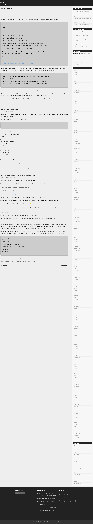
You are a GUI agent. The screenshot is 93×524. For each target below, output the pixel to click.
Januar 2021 (76, 219)
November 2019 (77, 250)
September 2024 (77, 121)
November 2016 (77, 330)
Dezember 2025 (77, 88)
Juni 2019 (75, 261)
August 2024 (76, 123)
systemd (38, 515)
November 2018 (77, 277)
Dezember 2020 (77, 221)
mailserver (41, 507)
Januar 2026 (76, 85)
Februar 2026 (76, 83)
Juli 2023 (75, 152)
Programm (44, 510)
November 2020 (77, 223)
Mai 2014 (75, 397)
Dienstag (43, 498)
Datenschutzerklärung (86, 3)
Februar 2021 (76, 217)
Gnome (52, 501)
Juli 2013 (75, 417)
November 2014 (77, 384)
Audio (75, 447)
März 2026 (76, 81)
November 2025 (77, 90)
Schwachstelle (39, 513)
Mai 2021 (75, 210)
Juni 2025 (75, 101)
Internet (75, 461)
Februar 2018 (76, 297)
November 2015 (77, 357)
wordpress (44, 516)
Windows (75, 481)
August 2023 (76, 150)
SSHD (34, 261)
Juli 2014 (75, 393)
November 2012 (77, 435)
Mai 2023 (75, 157)
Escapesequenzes (28, 168)
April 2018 (76, 293)
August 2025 (76, 97)
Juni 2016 (75, 341)
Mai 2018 (75, 290)
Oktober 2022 (76, 172)
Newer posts (64, 265)
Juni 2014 (75, 395)
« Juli (60, 505)
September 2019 (77, 255)
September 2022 (77, 174)
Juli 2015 (75, 366)
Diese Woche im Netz (78, 456)
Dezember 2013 (77, 408)
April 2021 (76, 212)
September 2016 (77, 335)
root (31, 261)
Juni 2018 (75, 288)
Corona (75, 452)
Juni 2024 (75, 128)
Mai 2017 (75, 317)
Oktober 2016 (76, 333)
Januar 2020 (76, 246)
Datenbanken (76, 454)
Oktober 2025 (76, 92)
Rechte (26, 261)
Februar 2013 (76, 428)
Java (64, 3)
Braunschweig (76, 3)
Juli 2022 (75, 179)
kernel (38, 505)
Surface (53, 513)
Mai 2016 (75, 344)
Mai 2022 (75, 183)
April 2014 (76, 399)
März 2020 (76, 241)
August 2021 (76, 203)
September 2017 (77, 308)
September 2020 (77, 228)
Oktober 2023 (76, 146)
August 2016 (76, 337)
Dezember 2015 (77, 355)
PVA (74, 472)
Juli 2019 (75, 259)
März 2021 (76, 215)
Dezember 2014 (77, 382)
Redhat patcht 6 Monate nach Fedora (11, 14)
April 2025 (76, 105)
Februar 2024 (76, 137)
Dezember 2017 (77, 301)
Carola (51, 493)
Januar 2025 (76, 112)
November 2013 (77, 411)
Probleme (38, 510)
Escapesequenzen (20, 168)
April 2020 (76, 239)
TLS (44, 515)
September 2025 (77, 94)
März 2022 (76, 188)
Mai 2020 (75, 237)
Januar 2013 (76, 431)
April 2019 (76, 266)
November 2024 (77, 117)
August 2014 (76, 390)
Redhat (27, 101)
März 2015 (76, 375)
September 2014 (77, 388)
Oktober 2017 (76, 306)
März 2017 (76, 321)
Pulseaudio (50, 510)
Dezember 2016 (77, 328)
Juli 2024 (75, 125)
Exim (50, 498)
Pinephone (76, 470)
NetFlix (44, 507)
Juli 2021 (75, 206)
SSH (51, 513)
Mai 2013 (75, 422)
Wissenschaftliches (77, 483)
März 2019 (76, 268)
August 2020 (76, 230)
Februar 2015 (76, 377)
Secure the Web (77, 474)
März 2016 (76, 348)
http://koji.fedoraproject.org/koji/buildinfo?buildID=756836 (16, 194)
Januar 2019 (76, 272)
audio (38, 493)
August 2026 (76, 70)
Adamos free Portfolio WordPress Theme (41, 521)
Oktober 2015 (76, 359)
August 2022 (76, 177)
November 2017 (77, 304)
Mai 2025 (75, 103)
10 (59, 498)
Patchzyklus (23, 101)
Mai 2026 (75, 76)
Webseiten (76, 56)
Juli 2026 (75, 72)
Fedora (60, 3)
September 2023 (77, 148)
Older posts (3, 265)
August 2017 (76, 310)
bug (20, 261)
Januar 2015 (76, 379)
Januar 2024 (76, 139)
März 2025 (76, 108)
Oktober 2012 (76, 437)
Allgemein (6, 101)
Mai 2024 (75, 130)
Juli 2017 (75, 313)
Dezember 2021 (77, 195)
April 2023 (76, 159)
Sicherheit (44, 513)
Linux (55, 3)
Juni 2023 (75, 154)
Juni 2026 (75, 74)
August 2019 (76, 257)
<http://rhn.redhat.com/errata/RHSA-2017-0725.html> (18, 63)
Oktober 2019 (76, 252)
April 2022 (76, 186)
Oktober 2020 (76, 226)
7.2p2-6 (18, 261)
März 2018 (76, 295)
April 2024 (76, 132)
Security (69, 3)
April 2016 (76, 346)
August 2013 (76, 415)
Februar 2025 (76, 110)
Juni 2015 (75, 368)
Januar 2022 (76, 192)
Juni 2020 (75, 235)
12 (64, 498)
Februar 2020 (76, 244)
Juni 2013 (75, 419)
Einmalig (83, 56)
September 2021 (77, 201)
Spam (48, 513)
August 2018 (76, 284)
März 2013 (76, 426)
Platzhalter (37, 168)
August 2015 (76, 364)
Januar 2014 (76, 406)
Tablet (75, 479)
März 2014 (76, 402)
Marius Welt (3, 2)
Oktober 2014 (76, 386)
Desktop (38, 498)
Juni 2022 (75, 181)
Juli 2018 (75, 286)
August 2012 (76, 439)
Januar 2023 (76, 166)
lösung (38, 507)
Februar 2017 (76, 324)
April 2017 (76, 319)
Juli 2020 (75, 232)
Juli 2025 (75, 99)
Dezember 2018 (77, 275)
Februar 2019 (76, 270)
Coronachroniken (51, 495)
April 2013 (76, 424)
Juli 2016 (75, 339)
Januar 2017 (76, 326)
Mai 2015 (75, 370)
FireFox (44, 501)
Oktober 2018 (76, 279)
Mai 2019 (75, 264)
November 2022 (77, 170)
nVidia (47, 507)
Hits (79, 56)
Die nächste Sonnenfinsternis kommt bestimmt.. (83, 18)
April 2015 (76, 373)
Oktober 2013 (76, 413)
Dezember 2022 (77, 168)
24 (59, 501)
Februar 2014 (76, 404)
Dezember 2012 (77, 433)
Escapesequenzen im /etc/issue (9, 109)
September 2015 (77, 362)
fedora (33, 168)
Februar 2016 (76, 350)
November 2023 (77, 143)
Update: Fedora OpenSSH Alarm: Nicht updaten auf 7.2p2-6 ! (18, 175)
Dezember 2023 (77, 141)
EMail (48, 498)
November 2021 (77, 197)
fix (46, 501)
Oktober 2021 (76, 199)
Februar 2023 (76, 163)
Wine (41, 516)
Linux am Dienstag (77, 468)
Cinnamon (38, 495)
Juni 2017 (75, 315)
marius (12, 16)
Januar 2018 (76, 299)
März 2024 (76, 134)
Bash (40, 493)
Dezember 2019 (77, 248)
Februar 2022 (76, 190)
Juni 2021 (75, 208)
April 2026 (76, 79)
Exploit (53, 498)
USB (52, 515)
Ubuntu (46, 515)
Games (48, 501)
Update (50, 515)
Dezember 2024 (77, 114)
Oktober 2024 (76, 119)
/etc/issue (15, 168)
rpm (55, 510)
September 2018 (77, 281)
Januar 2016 (76, 353)
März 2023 (76, 161)
